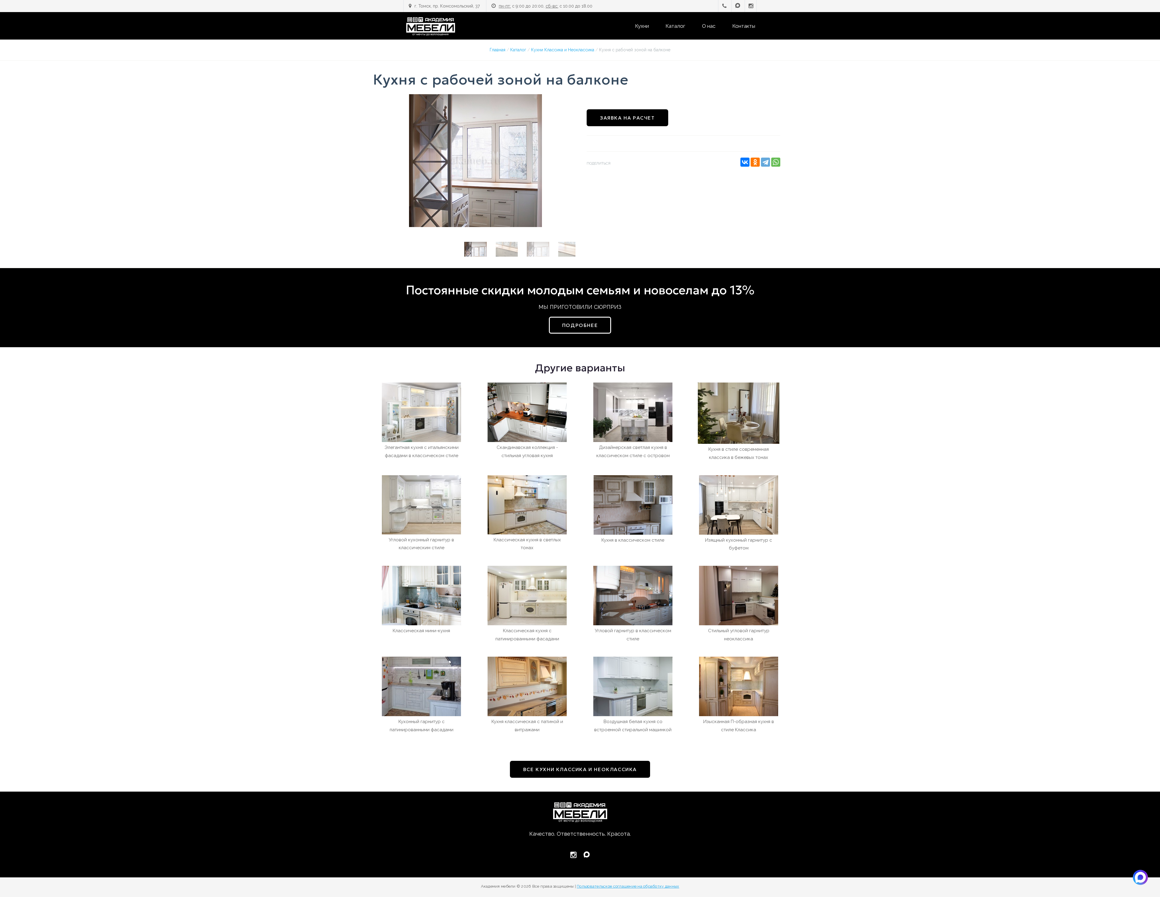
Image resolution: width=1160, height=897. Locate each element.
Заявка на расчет (627, 118)
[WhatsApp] (775, 162)
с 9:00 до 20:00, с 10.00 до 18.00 (545, 6)
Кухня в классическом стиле (632, 540)
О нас (708, 26)
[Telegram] (765, 162)
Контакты (743, 26)
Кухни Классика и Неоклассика (562, 49)
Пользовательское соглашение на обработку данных (628, 886)
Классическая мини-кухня (421, 630)
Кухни (642, 26)
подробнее (580, 325)
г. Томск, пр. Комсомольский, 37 (447, 6)
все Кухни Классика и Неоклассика (580, 769)
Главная (497, 49)
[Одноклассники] (755, 162)
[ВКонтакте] (744, 162)
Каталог (675, 26)
